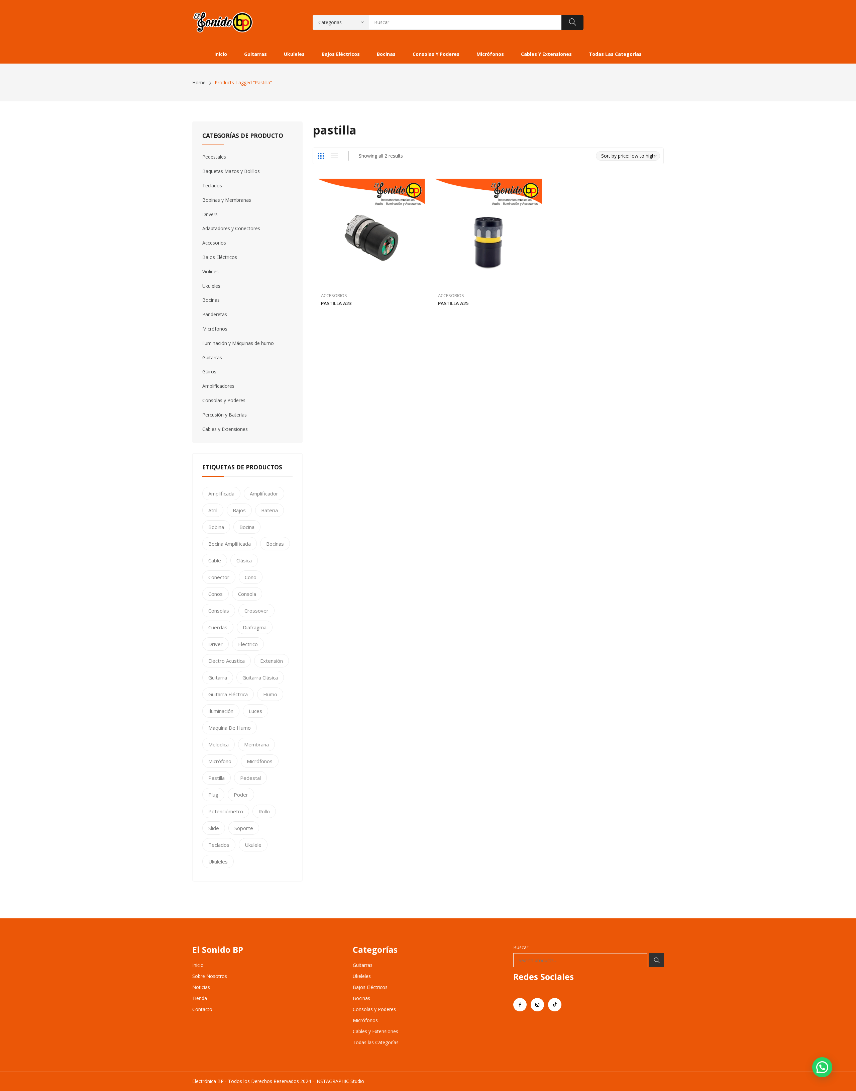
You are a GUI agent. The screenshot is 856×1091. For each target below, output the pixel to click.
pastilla (216, 778)
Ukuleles (211, 286)
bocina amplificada (229, 543)
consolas (218, 610)
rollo (264, 811)
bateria (269, 510)
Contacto (202, 1009)
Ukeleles (362, 976)
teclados (218, 844)
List (334, 156)
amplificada (221, 493)
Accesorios (334, 295)
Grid (320, 156)
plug (213, 794)
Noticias (201, 987)
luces (255, 711)
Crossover (256, 610)
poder (241, 794)
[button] (822, 1067)
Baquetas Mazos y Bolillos (231, 171)
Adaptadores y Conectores (231, 228)
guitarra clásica (260, 677)
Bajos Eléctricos (219, 257)
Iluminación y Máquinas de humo (238, 343)
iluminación (220, 711)
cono (250, 577)
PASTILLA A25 (453, 303)
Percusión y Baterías (224, 415)
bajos (239, 510)
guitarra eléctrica (228, 694)
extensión (271, 660)
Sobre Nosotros (209, 976)
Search (656, 960)
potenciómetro (225, 811)
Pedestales (214, 157)
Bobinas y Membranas (226, 200)
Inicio (198, 965)
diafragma (254, 627)
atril (212, 510)
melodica (218, 744)
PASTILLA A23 (336, 303)
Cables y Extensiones (225, 429)
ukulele (253, 844)
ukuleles (218, 861)
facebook (520, 1004)
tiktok (554, 1004)
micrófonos (260, 761)
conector (218, 577)
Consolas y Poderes (223, 400)
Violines (210, 271)
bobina (216, 527)
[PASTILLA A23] (371, 232)
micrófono (219, 761)
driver (215, 644)
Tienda (199, 998)
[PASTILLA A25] (488, 232)
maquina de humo (229, 727)
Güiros (209, 371)
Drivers (210, 214)
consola (247, 593)
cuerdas (217, 627)
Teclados (212, 185)
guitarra (217, 677)
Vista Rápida (421, 185)
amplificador (264, 493)
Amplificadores (218, 386)
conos (215, 593)
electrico (248, 644)
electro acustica (226, 660)
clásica (244, 560)
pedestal (250, 778)
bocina (246, 527)
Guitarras (212, 357)
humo (270, 694)
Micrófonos (214, 329)
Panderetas (214, 314)
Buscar (520, 947)
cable (214, 560)
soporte (243, 828)
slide (213, 828)
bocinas (275, 543)
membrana (256, 744)
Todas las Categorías (376, 1042)
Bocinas (211, 300)
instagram (537, 1004)
